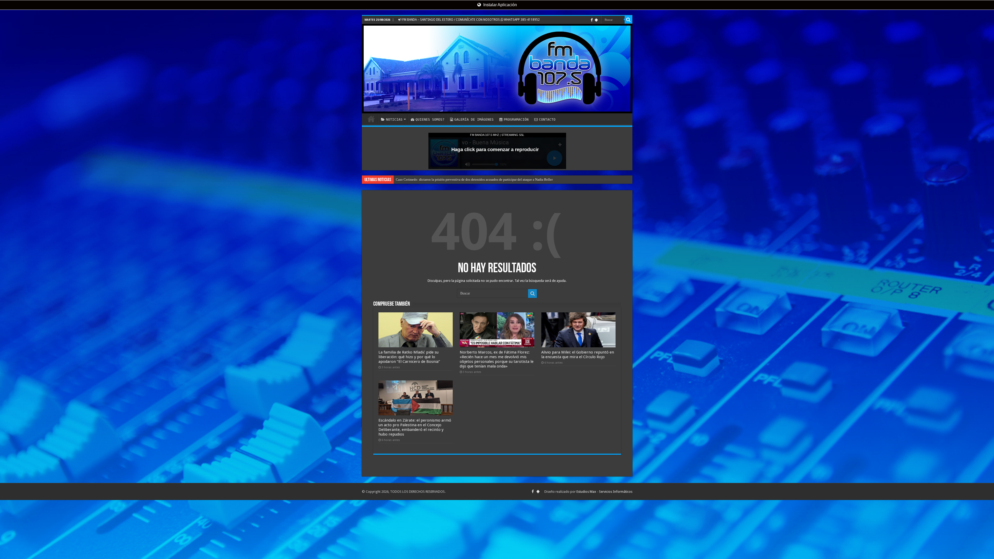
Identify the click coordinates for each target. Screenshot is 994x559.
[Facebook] (591, 20)
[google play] (596, 20)
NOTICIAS (394, 119)
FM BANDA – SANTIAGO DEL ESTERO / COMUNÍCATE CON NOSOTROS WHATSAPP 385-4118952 (470, 19)
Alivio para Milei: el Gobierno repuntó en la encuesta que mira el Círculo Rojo (577, 354)
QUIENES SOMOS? (429, 119)
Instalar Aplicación (499, 5)
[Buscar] (628, 20)
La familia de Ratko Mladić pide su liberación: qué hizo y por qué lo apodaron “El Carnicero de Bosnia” (409, 357)
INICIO (371, 118)
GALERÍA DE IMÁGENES (474, 119)
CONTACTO (547, 119)
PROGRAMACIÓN (516, 119)
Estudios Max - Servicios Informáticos (604, 492)
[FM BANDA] (497, 68)
